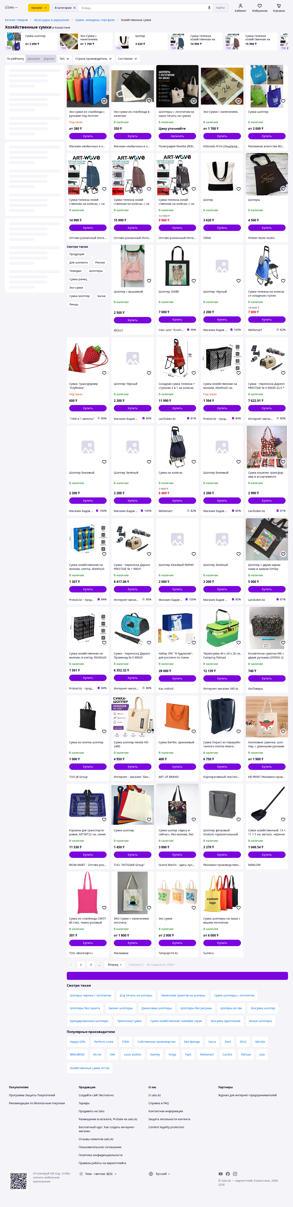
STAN (125, 1042)
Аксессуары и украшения (51, 20)
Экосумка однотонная (225, 1021)
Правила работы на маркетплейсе (102, 1163)
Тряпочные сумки (129, 1021)
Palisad (246, 1054)
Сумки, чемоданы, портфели (95, 20)
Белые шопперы (260, 1021)
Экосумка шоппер (263, 1008)
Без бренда (192, 1042)
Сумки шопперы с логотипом (234, 995)
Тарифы (84, 1103)
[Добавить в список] (104, 101)
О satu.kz (154, 1095)
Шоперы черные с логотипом (90, 995)
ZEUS (243, 1042)
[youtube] (220, 1173)
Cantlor (227, 1054)
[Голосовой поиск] (209, 8)
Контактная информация (165, 1111)
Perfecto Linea (103, 1042)
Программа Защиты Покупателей (32, 1095)
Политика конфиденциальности (101, 1155)
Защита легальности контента (169, 1119)
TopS (188, 1054)
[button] (88, 136)
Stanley (155, 1054)
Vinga (172, 1054)
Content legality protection (166, 1127)
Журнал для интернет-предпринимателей (247, 1095)
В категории (63, 8)
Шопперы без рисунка (196, 1008)
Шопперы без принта (85, 1008)
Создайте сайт (88, 1095)
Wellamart (207, 1054)
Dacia (212, 1042)
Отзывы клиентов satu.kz (96, 1139)
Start (228, 1042)
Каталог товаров (16, 20)
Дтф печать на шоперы (136, 995)
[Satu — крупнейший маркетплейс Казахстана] (14, 7)
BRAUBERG (77, 1054)
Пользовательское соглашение (100, 1147)
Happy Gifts (78, 1042)
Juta (262, 1054)
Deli (112, 1054)
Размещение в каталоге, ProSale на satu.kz (108, 1119)
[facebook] (227, 1173)
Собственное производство (156, 1042)
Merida (260, 1042)
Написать (177, 136)
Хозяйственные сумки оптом (89, 1068)
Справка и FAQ (158, 1103)
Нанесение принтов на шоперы (183, 995)
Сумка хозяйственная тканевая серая (176, 1021)
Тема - (95, 1174)
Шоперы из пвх (231, 1008)
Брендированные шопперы (89, 1021)
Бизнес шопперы (121, 1008)
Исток (97, 1054)
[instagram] (235, 1173)
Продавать (86, 1111)
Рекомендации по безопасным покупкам (37, 1103)
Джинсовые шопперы (157, 1008)
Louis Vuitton (132, 1054)
